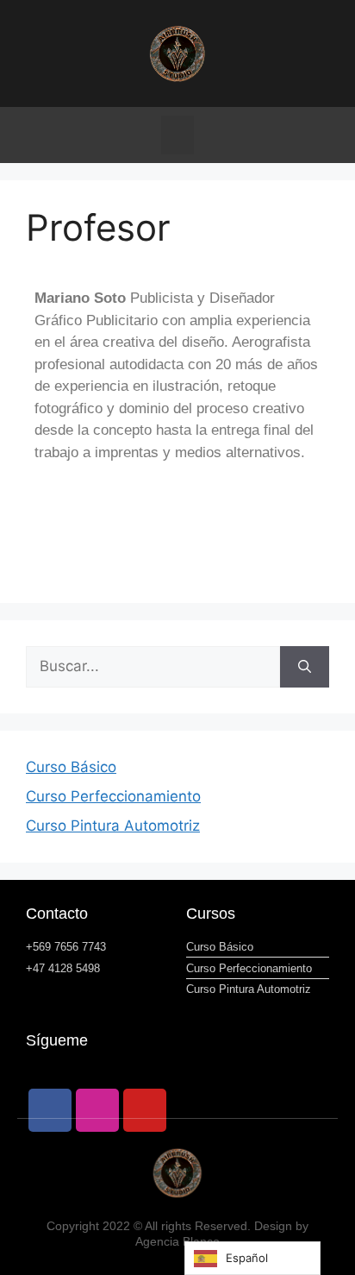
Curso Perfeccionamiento (113, 796)
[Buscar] (304, 667)
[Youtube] (144, 1110)
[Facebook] (50, 1110)
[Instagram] (97, 1110)
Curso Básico (71, 767)
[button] (177, 135)
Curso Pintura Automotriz (113, 825)
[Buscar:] (153, 667)
